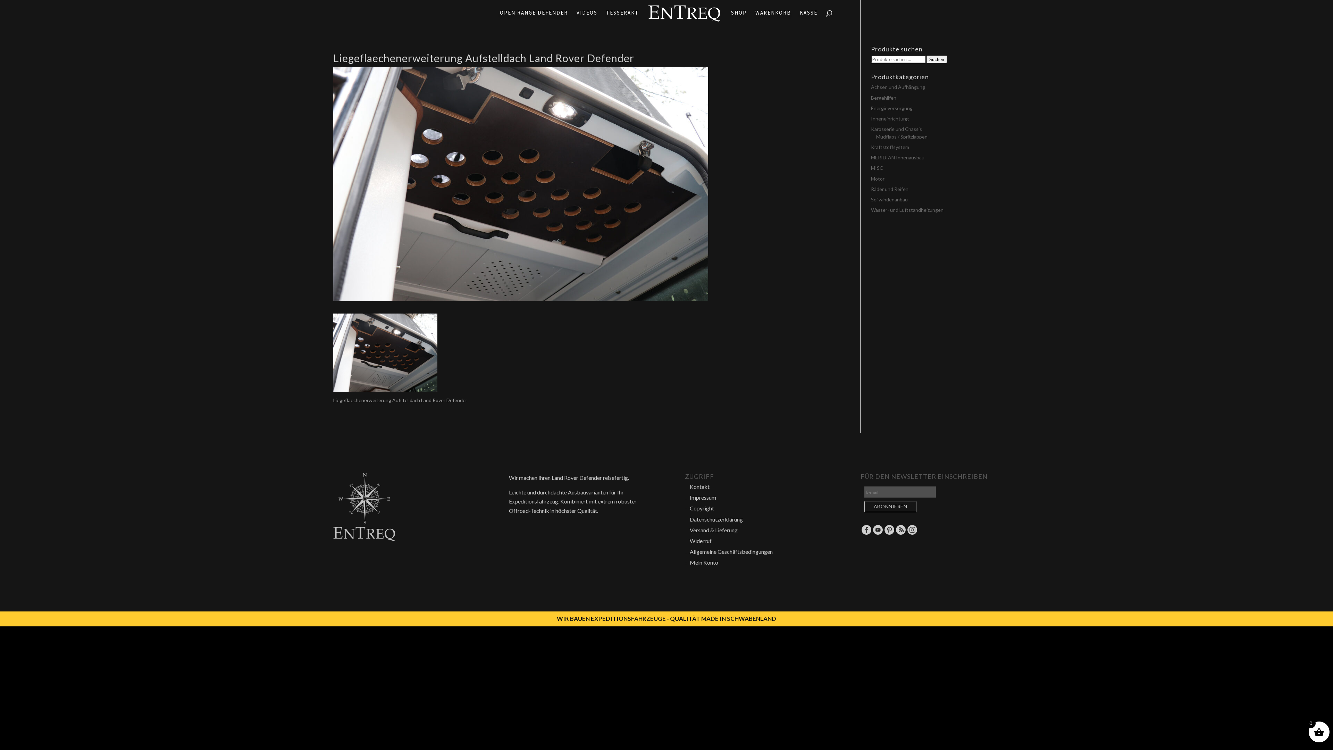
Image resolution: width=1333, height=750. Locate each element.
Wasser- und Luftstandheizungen (907, 210)
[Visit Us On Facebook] (866, 533)
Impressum (703, 497)
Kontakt (700, 486)
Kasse (809, 13)
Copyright (702, 508)
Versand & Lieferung (714, 530)
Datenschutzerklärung (716, 519)
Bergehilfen (883, 98)
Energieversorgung (892, 108)
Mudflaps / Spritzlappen (902, 137)
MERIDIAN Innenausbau (897, 157)
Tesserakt (622, 13)
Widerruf (701, 541)
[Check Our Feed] (900, 533)
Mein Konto (704, 562)
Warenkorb (773, 13)
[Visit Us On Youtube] (877, 533)
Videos (587, 13)
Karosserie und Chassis (896, 129)
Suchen (936, 59)
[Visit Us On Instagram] (912, 533)
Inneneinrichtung (890, 119)
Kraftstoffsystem (890, 147)
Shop (739, 13)
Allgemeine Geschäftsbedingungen (731, 551)
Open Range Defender (534, 13)
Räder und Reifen (889, 189)
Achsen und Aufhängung (898, 87)
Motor (878, 179)
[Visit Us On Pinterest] (889, 533)
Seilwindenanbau (889, 199)
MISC (877, 168)
